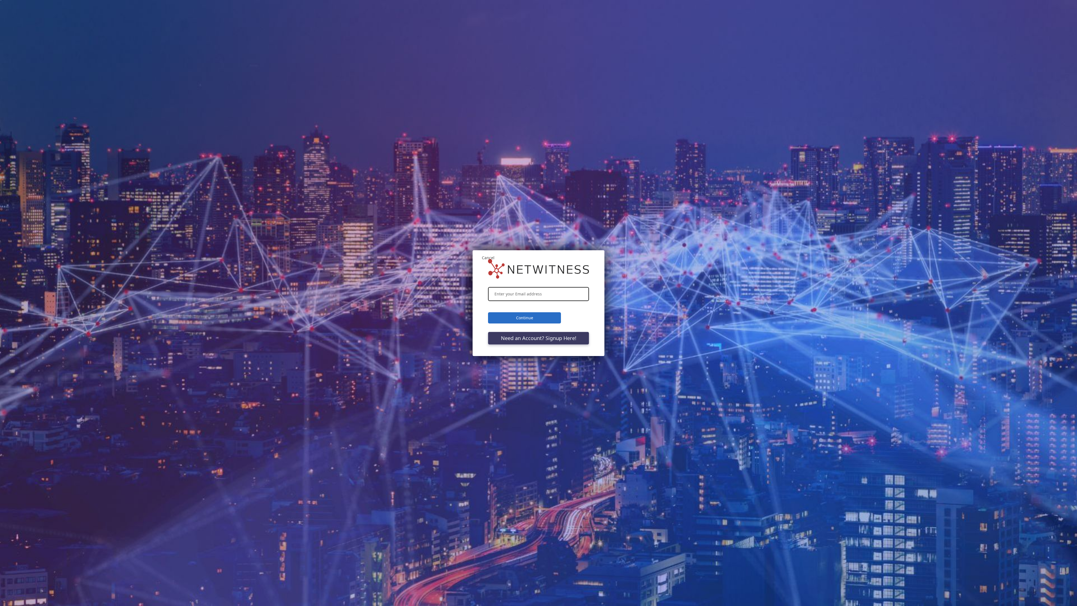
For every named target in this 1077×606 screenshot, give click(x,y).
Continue (524, 317)
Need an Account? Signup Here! (538, 338)
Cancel (488, 257)
